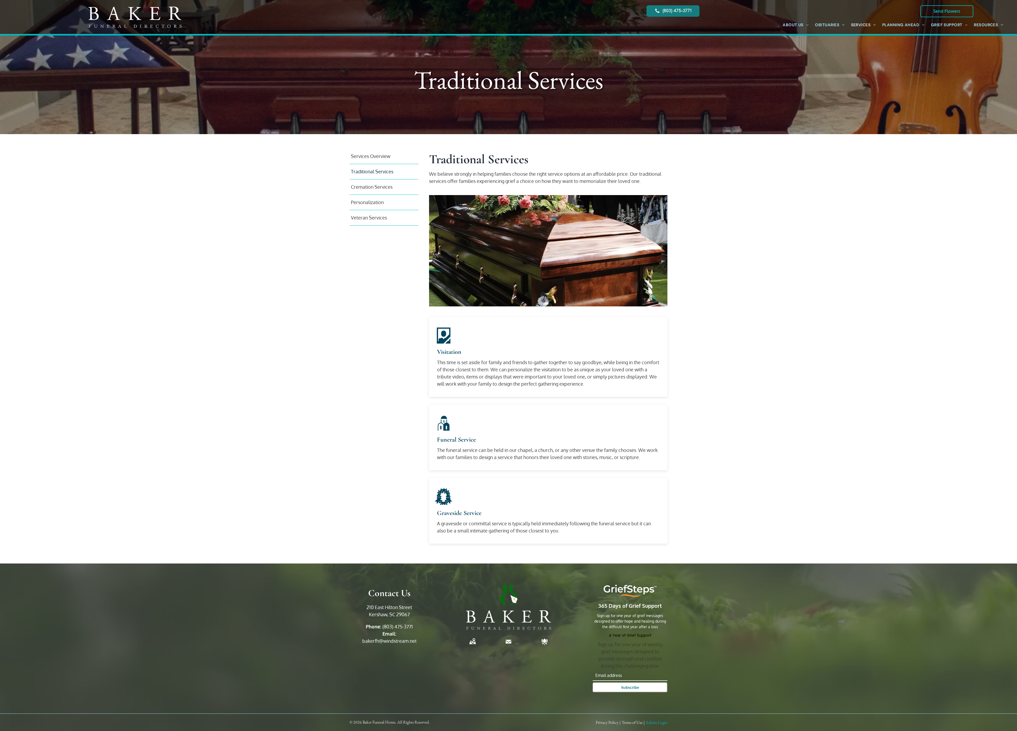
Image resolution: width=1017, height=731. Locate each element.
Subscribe (630, 687)
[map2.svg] (472, 645)
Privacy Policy (607, 722)
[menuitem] (795, 25)
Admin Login (656, 722)
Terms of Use (632, 722)
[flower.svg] (544, 645)
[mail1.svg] (508, 645)
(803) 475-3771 (397, 626)
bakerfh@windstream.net (389, 641)
